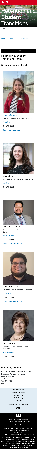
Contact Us (18, 425)
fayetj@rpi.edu (8, 122)
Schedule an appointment (12, 130)
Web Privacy (20, 428)
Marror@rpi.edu (8, 235)
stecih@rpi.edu (8, 352)
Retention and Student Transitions (18, 17)
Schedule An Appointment (12, 244)
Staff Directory (18, 398)
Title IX (29, 428)
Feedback (19, 401)
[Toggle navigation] (4, 29)
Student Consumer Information (18, 430)
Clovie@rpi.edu (8, 293)
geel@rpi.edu (7, 183)
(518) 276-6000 (18, 423)
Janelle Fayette (10, 115)
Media (12, 428)
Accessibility (19, 432)
